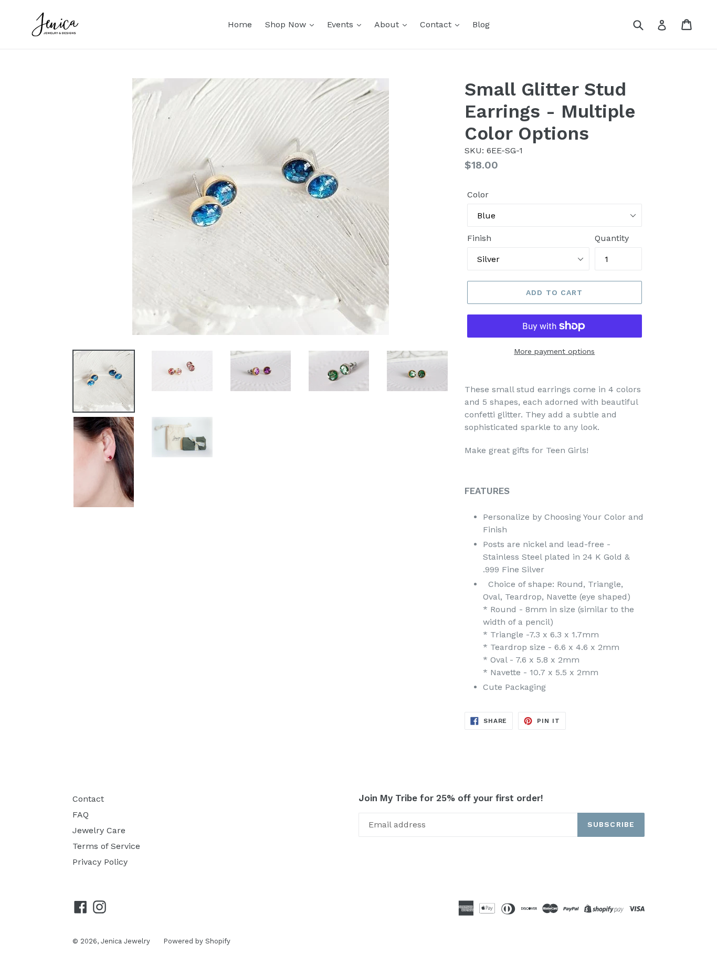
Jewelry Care (98, 830)
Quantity (612, 238)
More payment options (554, 351)
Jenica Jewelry (125, 941)
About (388, 24)
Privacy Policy (100, 862)
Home (240, 24)
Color (478, 195)
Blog (481, 24)
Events (341, 24)
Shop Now (287, 24)
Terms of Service (106, 846)
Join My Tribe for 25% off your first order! (450, 798)
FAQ (80, 815)
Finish (479, 238)
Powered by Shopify (196, 941)
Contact (437, 24)
